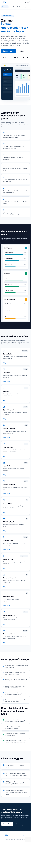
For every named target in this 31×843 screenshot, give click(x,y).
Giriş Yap (26, 2)
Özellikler (19, 6)
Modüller (12, 6)
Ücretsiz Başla (7, 51)
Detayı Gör (6, 363)
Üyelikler (21, 51)
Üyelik (26, 6)
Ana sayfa (5, 6)
